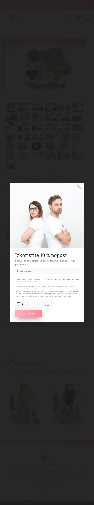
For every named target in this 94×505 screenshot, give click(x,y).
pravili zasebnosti (38, 279)
